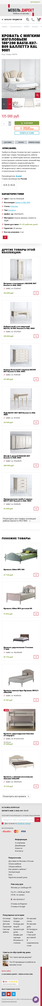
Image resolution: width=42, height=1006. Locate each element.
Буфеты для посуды (18, 919)
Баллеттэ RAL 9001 (22, 202)
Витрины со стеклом (18, 941)
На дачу (30, 932)
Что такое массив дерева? (21, 957)
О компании (20, 843)
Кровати (12, 210)
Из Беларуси (32, 929)
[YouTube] (8, 994)
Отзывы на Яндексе (19, 903)
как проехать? (19, 899)
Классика (14, 206)
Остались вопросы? (11, 807)
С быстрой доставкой (31, 935)
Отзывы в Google (18, 906)
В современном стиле (32, 943)
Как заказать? (35, 2)
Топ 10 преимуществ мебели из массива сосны (23, 963)
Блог (10, 874)
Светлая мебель (6, 930)
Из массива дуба (31, 925)
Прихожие (7, 926)
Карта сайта (6, 971)
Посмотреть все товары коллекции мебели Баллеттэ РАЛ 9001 (19, 519)
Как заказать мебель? (17, 869)
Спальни (6, 921)
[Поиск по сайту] (27, 19)
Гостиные (7, 918)
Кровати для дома (18, 930)
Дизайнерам (20, 845)
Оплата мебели (15, 864)
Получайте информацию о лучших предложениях (21, 815)
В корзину (28, 123)
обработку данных (24, 823)
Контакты (19, 851)
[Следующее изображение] (37, 78)
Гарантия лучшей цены (18, 877)
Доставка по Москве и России (21, 861)
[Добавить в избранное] (5, 237)
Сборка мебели (15, 866)
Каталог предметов (13, 19)
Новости (18, 848)
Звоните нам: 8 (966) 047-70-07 (15, 810)
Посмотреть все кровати (15, 796)
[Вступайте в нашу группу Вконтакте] (4, 994)
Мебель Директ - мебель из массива (20, 974)
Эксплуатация (14, 872)
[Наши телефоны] (33, 19)
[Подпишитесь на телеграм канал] (13, 994)
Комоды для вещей (18, 925)
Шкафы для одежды (18, 935)
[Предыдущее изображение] (5, 78)
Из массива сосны (31, 919)
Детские (6, 924)
